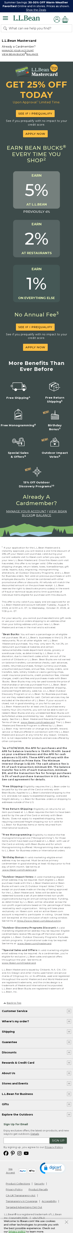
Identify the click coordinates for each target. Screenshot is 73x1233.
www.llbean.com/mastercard (38, 722)
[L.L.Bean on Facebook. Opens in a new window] (6, 1153)
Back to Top (14, 1002)
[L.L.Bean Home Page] (32, 19)
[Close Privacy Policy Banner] (66, 1222)
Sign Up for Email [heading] (16, 1124)
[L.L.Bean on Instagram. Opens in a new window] (19, 1153)
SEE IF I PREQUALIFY (35, 113)
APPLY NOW (35, 133)
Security (39, 1183)
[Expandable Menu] (5, 18)
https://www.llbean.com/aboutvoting (39, 920)
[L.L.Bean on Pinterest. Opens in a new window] (12, 1153)
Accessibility (49, 1201)
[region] (36, 6)
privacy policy (17, 1231)
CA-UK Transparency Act (20, 1195)
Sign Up (58, 1140)
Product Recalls (38, 1189)
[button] (52, 1168)
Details (35, 1133)
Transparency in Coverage (21, 1201)
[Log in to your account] (57, 19)
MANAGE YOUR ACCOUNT (18, 50)
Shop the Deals (36, 10)
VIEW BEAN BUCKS (13, 54)
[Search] (6, 28)
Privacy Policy (54, 1147)
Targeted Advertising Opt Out (24, 1207)
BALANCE (32, 54)
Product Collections (18, 1183)
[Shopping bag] (66, 19)
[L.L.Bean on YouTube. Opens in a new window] (26, 1153)
